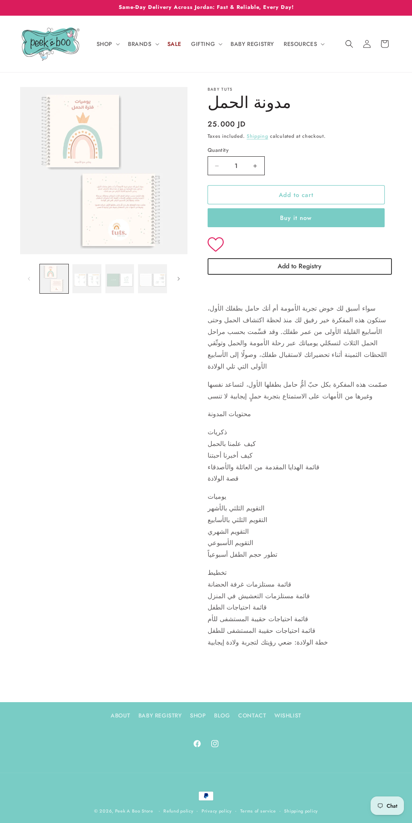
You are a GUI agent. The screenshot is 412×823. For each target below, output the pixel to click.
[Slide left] (29, 279)
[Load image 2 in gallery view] (86, 278)
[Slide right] (178, 279)
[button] (107, 43)
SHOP (198, 715)
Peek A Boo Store (134, 811)
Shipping (257, 136)
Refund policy (178, 811)
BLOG (222, 715)
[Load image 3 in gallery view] (119, 278)
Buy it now (296, 218)
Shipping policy (301, 811)
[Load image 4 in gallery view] (152, 278)
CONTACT (252, 715)
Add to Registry (299, 266)
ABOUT (120, 715)
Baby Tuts (220, 89)
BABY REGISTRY (160, 715)
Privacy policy (217, 811)
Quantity (218, 150)
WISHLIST (287, 715)
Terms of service (258, 811)
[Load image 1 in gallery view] (54, 278)
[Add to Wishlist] (300, 245)
